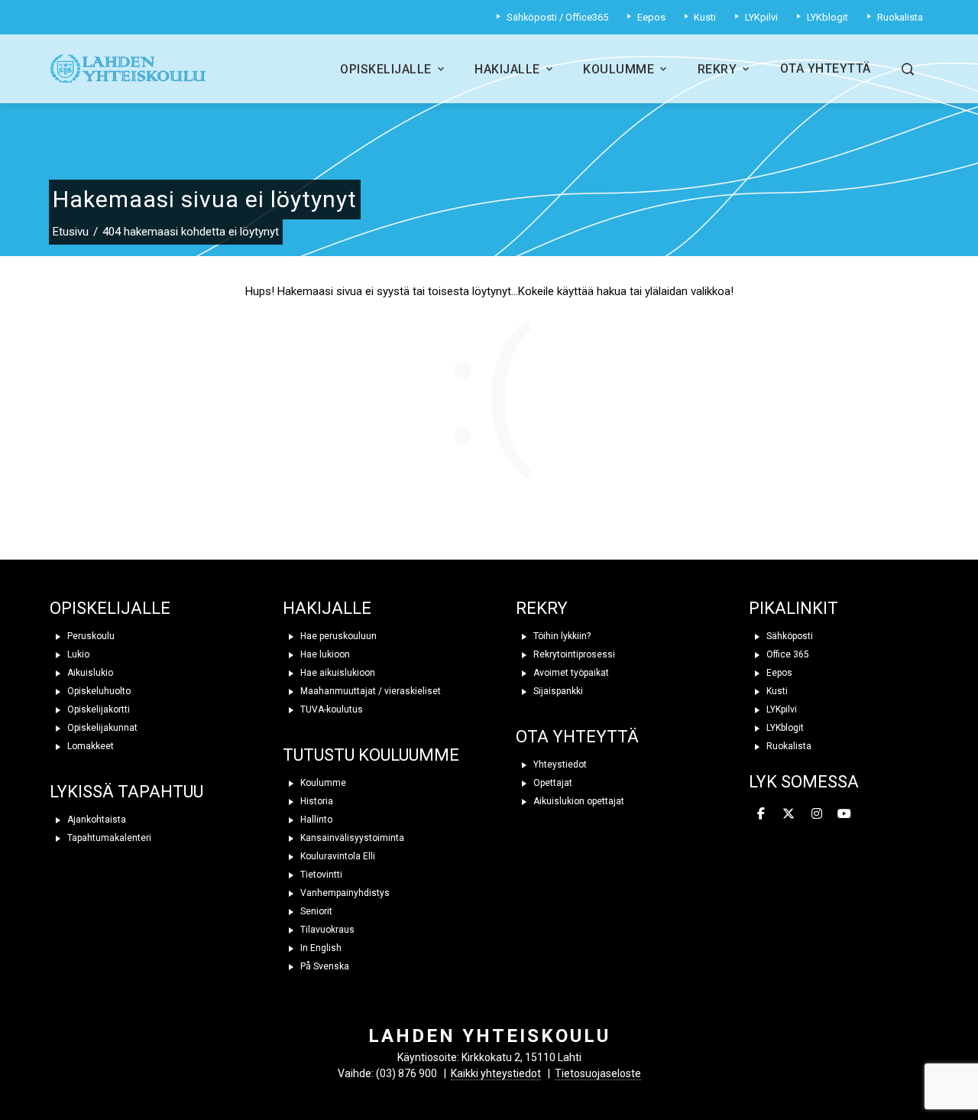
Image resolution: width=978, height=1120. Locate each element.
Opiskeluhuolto (98, 691)
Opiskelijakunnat (101, 727)
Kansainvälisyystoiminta (351, 838)
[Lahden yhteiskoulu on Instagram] (817, 814)
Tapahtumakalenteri (108, 838)
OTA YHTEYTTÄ (577, 736)
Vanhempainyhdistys (344, 893)
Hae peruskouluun (337, 636)
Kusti (776, 691)
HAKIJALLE (327, 608)
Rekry (717, 69)
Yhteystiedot (559, 764)
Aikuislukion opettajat (577, 801)
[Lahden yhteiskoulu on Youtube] (844, 814)
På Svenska (323, 966)
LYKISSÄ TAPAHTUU (126, 791)
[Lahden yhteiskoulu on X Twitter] (788, 814)
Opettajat (551, 783)
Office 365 (786, 654)
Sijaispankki (557, 691)
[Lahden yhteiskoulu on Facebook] (761, 814)
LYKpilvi (780, 709)
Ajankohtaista (95, 819)
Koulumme (618, 69)
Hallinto (315, 819)
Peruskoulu (90, 636)
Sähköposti (788, 636)
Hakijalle (507, 69)
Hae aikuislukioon (336, 672)
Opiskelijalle (386, 69)
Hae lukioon (324, 654)
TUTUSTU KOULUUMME (371, 755)
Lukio (77, 654)
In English (320, 948)
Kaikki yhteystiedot (496, 1073)
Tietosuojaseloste (598, 1073)
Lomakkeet (89, 746)
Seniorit (315, 911)
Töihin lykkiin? (561, 636)
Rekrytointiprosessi (573, 654)
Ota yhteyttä (825, 68)
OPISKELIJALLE (110, 608)
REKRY (542, 608)
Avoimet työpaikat (570, 672)
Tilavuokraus (326, 929)
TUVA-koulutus (330, 709)
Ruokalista (787, 746)
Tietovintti (320, 874)
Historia (315, 801)
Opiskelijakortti (97, 709)
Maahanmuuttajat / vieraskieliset (369, 691)
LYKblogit (784, 727)
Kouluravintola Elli (336, 856)
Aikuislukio (89, 672)
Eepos (778, 672)
